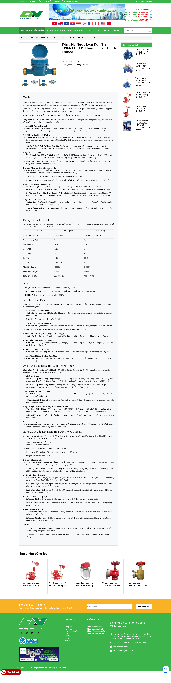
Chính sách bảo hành (95, 629)
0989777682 (145, 17)
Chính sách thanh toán (96, 631)
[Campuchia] (66, 23)
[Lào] (72, 23)
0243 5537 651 (122, 647)
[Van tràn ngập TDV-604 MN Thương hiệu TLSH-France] (127, 97)
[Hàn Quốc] (84, 23)
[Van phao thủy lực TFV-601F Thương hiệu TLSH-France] (128, 54)
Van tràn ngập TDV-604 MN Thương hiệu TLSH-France (143, 95)
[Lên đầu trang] (167, 510)
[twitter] (27, 633)
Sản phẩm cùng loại (33, 554)
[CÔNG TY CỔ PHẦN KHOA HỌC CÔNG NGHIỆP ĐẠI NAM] (31, 15)
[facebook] (21, 633)
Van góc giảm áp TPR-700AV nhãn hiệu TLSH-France (138, 585)
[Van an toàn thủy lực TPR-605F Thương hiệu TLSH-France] (127, 83)
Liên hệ (116, 30)
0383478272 (145, 10)
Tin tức (106, 30)
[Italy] (96, 23)
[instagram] (32, 633)
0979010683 (145, 12)
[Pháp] (90, 23)
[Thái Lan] (78, 23)
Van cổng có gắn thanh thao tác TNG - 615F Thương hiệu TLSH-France (142, 125)
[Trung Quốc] (109, 23)
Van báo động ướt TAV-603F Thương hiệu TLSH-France (142, 109)
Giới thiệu (61, 30)
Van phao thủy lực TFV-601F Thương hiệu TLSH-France (142, 52)
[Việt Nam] (54, 23)
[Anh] (60, 23)
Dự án (88, 30)
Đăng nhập (140, 1)
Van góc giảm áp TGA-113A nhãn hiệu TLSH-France (111, 585)
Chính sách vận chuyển (96, 633)
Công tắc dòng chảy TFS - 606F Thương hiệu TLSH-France (85, 585)
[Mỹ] (103, 23)
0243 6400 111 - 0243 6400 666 (134, 642)
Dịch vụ (97, 30)
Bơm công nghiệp (75, 30)
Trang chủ (51, 30)
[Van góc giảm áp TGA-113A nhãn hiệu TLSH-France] (112, 571)
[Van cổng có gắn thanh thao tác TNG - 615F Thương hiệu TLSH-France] (127, 125)
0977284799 (145, 20)
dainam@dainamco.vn (127, 651)
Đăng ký (149, 1)
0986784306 (145, 14)
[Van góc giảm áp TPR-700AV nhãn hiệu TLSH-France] (138, 571)
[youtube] (38, 633)
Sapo (64, 668)
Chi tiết (32, 590)
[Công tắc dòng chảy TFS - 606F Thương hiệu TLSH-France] (85, 571)
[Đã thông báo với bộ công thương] (40, 640)
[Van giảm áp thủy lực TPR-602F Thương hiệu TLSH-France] (128, 68)
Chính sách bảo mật (95, 627)
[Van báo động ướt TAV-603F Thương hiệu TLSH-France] (126, 111)
